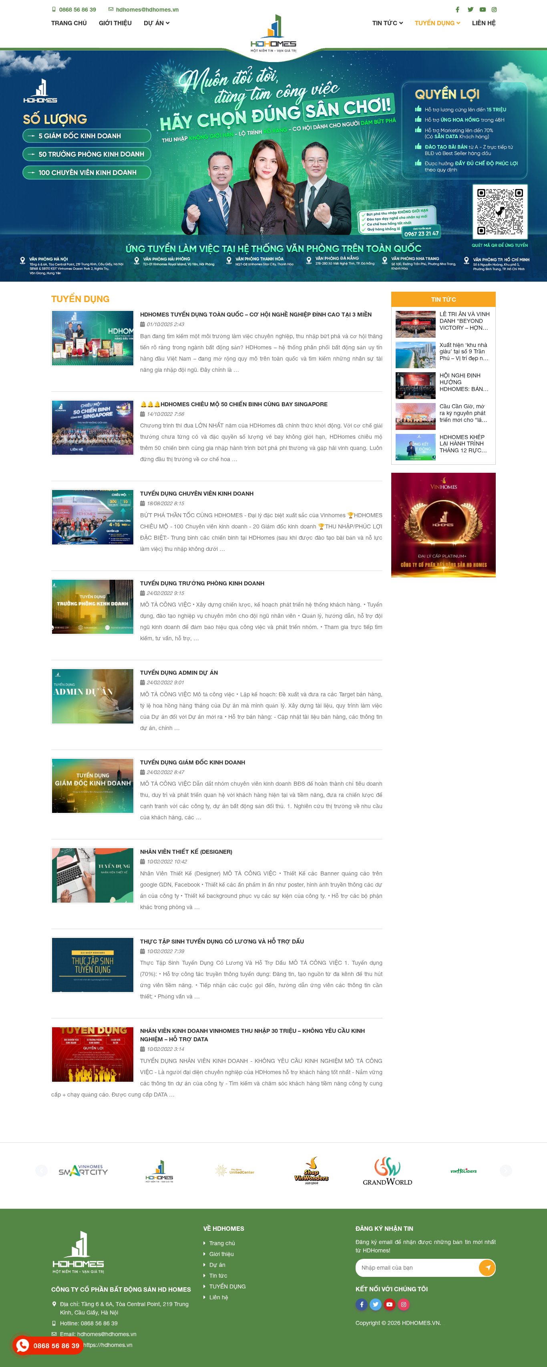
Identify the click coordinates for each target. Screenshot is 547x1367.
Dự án (154, 22)
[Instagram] (493, 9)
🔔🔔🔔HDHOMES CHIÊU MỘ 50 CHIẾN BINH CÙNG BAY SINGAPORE (234, 404)
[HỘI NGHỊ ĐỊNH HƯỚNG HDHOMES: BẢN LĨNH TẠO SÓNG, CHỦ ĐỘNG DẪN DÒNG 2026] (416, 385)
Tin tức (384, 22)
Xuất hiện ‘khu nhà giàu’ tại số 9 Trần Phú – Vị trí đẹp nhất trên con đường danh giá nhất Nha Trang (465, 362)
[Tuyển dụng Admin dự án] (92, 696)
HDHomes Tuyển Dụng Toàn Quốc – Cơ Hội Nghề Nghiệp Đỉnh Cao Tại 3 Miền (256, 314)
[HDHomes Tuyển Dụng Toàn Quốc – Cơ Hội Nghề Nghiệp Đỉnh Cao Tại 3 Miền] (92, 338)
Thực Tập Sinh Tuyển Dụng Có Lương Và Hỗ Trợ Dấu (222, 941)
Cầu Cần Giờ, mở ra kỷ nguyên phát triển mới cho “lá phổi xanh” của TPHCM (462, 419)
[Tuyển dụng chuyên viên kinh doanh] (92, 517)
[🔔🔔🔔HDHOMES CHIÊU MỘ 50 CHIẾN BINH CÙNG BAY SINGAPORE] (92, 428)
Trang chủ (69, 22)
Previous (39, 1171)
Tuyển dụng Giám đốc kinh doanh (192, 762)
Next (504, 1171)
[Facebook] (457, 9)
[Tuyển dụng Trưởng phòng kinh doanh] (92, 607)
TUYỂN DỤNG (434, 22)
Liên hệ (484, 22)
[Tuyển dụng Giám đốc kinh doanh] (92, 786)
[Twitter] (469, 9)
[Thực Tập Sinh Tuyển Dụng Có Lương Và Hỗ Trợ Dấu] (92, 965)
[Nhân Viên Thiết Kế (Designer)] (92, 875)
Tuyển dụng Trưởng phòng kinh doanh (202, 583)
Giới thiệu (115, 22)
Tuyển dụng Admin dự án (179, 672)
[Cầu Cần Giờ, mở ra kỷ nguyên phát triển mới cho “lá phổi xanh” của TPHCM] (416, 416)
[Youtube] (481, 9)
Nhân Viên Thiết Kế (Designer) (186, 851)
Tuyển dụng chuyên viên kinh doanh (196, 493)
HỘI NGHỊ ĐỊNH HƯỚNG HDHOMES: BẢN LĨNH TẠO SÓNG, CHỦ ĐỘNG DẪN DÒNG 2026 (462, 392)
